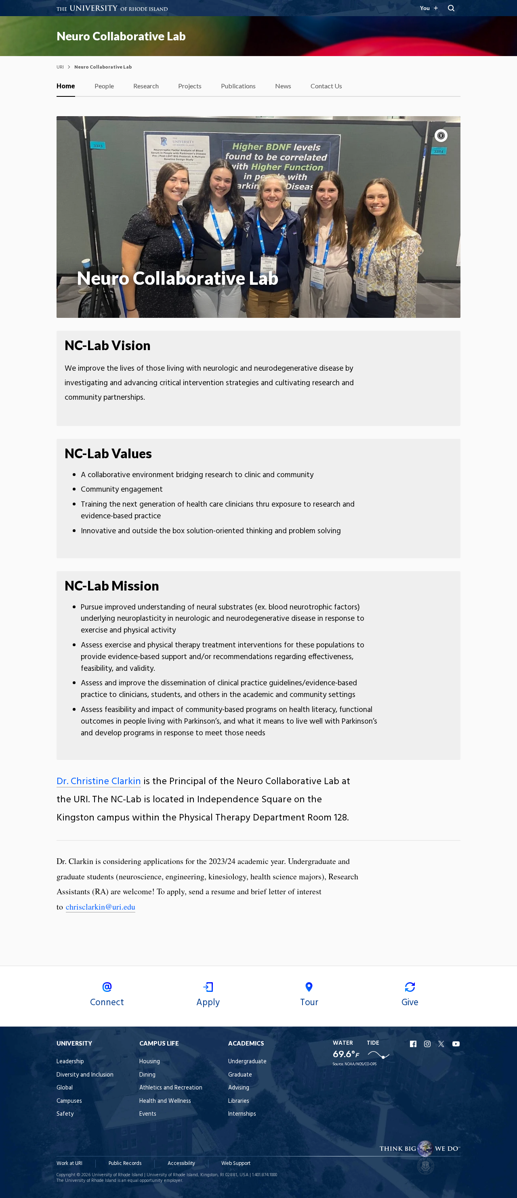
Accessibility (181, 1163)
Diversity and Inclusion (85, 1075)
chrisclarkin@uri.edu (100, 906)
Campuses (69, 1101)
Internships (242, 1114)
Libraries (238, 1101)
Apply (208, 1003)
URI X (442, 1044)
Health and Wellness (165, 1101)
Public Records (125, 1163)
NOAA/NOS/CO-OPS (360, 1064)
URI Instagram (428, 1044)
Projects (190, 86)
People (104, 86)
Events (147, 1114)
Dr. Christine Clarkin (99, 781)
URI (60, 66)
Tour (309, 1003)
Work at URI (69, 1163)
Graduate (240, 1075)
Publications (238, 86)
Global (65, 1088)
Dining (147, 1075)
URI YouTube (456, 1044)
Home (66, 86)
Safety (65, 1114)
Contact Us (326, 86)
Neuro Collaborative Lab (121, 36)
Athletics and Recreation (170, 1088)
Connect (107, 1003)
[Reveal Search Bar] (451, 8)
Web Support (235, 1163)
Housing (149, 1062)
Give (409, 1003)
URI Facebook (414, 1044)
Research (146, 86)
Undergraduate (247, 1062)
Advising (238, 1088)
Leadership (70, 1062)
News (283, 86)
